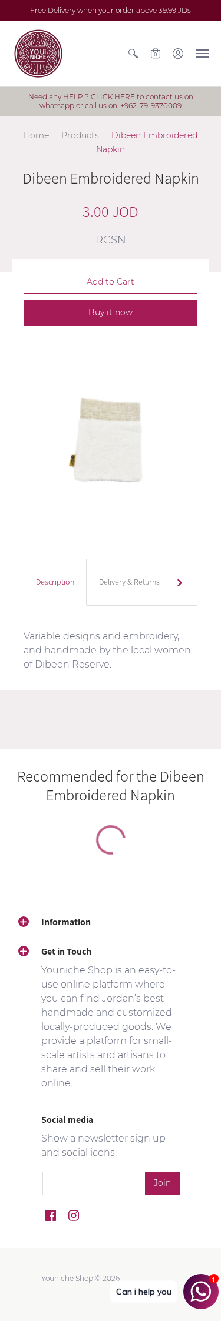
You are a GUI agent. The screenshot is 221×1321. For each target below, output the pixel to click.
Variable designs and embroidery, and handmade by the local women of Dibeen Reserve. (107, 650)
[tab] (55, 582)
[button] (133, 53)
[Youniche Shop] (38, 53)
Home (36, 135)
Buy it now (110, 312)
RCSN (110, 239)
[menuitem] (133, 53)
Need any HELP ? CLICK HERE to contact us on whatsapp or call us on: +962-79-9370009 (110, 101)
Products (80, 135)
